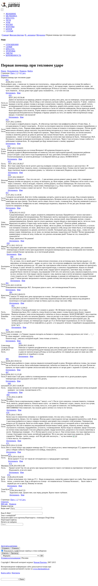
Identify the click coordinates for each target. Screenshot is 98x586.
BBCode (4, 504)
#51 (7, 80)
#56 (9, 175)
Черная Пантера (40, 562)
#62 (10, 292)
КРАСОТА (10, 49)
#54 (8, 146)
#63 (12, 306)
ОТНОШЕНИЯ (12, 45)
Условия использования (10, 558)
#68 (9, 383)
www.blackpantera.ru (41, 569)
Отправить (6, 548)
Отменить (15, 548)
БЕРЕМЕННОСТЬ (13, 55)
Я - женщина (30, 35)
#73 (10, 464)
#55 (9, 161)
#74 (8, 475)
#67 (7, 372)
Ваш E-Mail (5, 513)
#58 (10, 210)
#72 (9, 454)
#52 (10, 95)
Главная (5, 35)
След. (23, 73)
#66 (7, 359)
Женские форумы (17, 35)
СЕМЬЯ (9, 47)
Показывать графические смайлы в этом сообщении (25, 551)
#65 (20, 343)
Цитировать (11, 93)
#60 (11, 257)
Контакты (16, 573)
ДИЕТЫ (9, 53)
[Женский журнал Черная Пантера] (10, 7)
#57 (7, 193)
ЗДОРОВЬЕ (10, 51)
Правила (12, 504)
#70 (7, 412)
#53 (7, 120)
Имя (18, 93)
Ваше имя (5, 508)
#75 (11, 488)
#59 (8, 243)
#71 (7, 443)
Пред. (12, 73)
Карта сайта (6, 573)
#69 (8, 395)
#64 (7, 330)
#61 (7, 283)
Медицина (40, 35)
